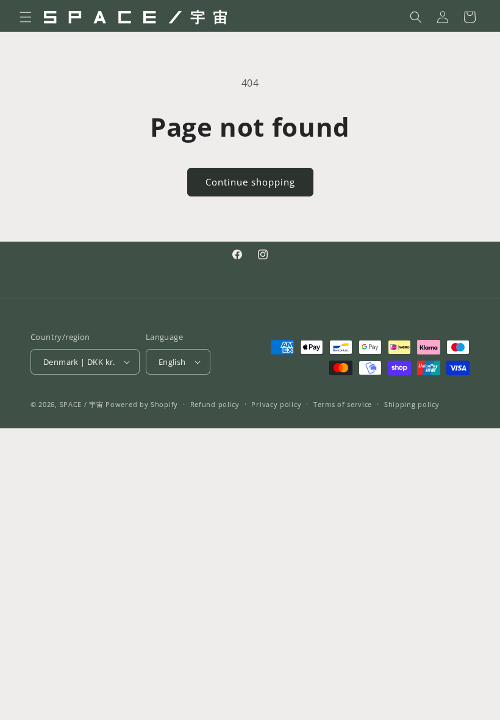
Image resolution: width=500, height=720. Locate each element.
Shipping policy (412, 404)
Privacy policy (276, 404)
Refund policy (215, 404)
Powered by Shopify (141, 404)
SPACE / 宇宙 (82, 404)
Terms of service (342, 404)
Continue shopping (250, 182)
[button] (25, 17)
